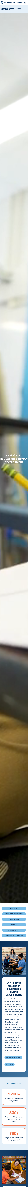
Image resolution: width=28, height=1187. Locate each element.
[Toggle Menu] (25, 2)
